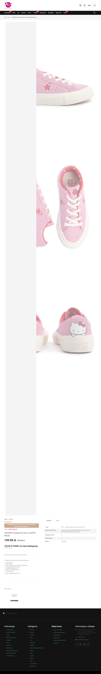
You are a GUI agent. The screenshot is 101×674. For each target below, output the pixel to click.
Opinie (57, 520)
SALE (66, 12)
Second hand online (11, 653)
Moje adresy (57, 637)
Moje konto (57, 626)
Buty (29, 12)
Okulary (43, 12)
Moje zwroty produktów (59, 632)
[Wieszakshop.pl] (8, 5)
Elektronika (32, 666)
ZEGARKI (51, 12)
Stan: (5, 529)
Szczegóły (48, 520)
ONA (14, 12)
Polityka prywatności (11, 637)
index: (6, 519)
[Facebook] (76, 644)
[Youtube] (84, 644)
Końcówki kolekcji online (12, 650)
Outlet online (9, 648)
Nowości (8, 12)
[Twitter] (80, 644)
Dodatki (58, 12)
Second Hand (33, 663)
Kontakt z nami (9, 629)
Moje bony (56, 643)
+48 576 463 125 (81, 637)
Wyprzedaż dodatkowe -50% (37, 648)
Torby (36, 12)
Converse (14, 596)
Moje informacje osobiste (60, 640)
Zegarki (32, 655)
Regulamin (8, 640)
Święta (31, 650)
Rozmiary (8, 645)
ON (18, 12)
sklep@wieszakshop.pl (83, 639)
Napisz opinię (7, 588)
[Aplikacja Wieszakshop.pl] (10, 613)
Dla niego (32, 635)
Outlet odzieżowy (10, 655)
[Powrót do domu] (5, 17)
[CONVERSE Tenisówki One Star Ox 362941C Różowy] (52, 83)
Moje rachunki (57, 635)
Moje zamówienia (58, 630)
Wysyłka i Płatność (10, 632)
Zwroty (8, 635)
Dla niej (32, 632)
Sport (31, 653)
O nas (7, 642)
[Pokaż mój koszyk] (94, 5)
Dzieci (23, 12)
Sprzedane (32, 642)
